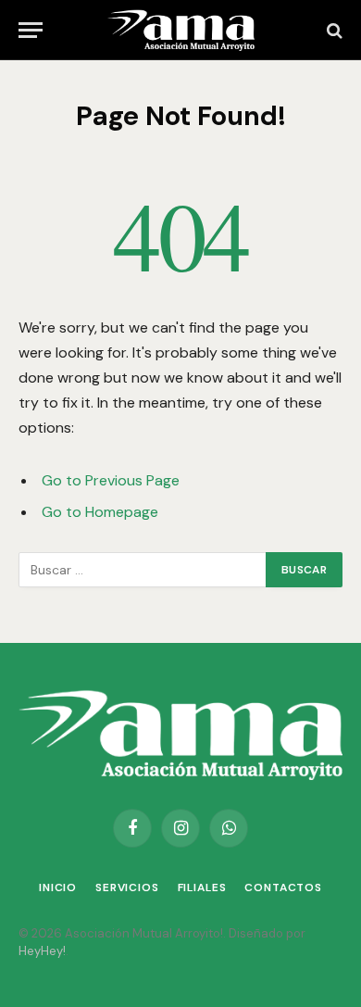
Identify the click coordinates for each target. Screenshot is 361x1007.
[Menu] (31, 30)
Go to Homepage (100, 512)
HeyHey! (42, 951)
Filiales (202, 887)
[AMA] (180, 30)
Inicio (58, 887)
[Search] (332, 30)
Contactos (283, 887)
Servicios (127, 887)
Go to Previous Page (111, 480)
